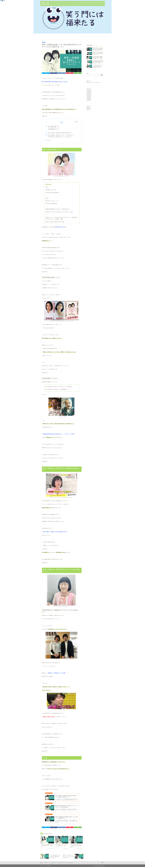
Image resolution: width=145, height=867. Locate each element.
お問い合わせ (82, 2)
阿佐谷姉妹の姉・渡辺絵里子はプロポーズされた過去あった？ (61, 136)
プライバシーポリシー (91, 2)
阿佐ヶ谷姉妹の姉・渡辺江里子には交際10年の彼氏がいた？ (60, 132)
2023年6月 (89, 97)
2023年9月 (89, 94)
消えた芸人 (89, 108)
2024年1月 (89, 89)
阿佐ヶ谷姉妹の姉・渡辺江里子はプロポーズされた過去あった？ (61, 135)
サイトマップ (43, 865)
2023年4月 (89, 100)
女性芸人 (43, 42)
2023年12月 (89, 90)
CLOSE (76, 121)
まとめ (49, 140)
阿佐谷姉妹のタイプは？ (53, 129)
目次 (99, 2)
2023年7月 (89, 96)
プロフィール (74, 2)
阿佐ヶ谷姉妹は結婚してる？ (54, 126)
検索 (87, 73)
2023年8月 (89, 95)
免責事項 (48, 865)
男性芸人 (88, 109)
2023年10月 (89, 93)
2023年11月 (89, 91)
